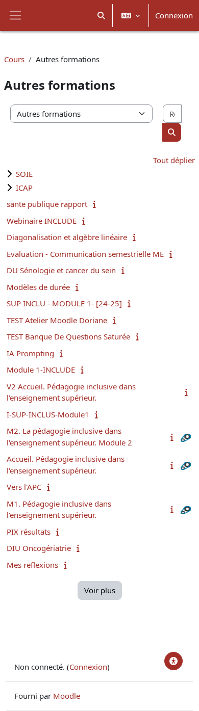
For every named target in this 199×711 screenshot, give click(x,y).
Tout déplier (174, 160)
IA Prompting (30, 353)
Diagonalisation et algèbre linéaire (67, 237)
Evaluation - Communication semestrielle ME (85, 254)
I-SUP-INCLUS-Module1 (48, 414)
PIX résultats (29, 531)
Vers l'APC (24, 487)
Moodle (66, 696)
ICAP (24, 187)
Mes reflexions (32, 565)
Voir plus (99, 590)
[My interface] (173, 661)
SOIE (24, 174)
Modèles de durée (38, 287)
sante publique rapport (47, 204)
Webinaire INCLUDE (42, 221)
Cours (14, 59)
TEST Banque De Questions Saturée (68, 336)
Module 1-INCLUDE (41, 369)
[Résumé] (97, 204)
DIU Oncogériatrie (39, 548)
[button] (102, 15)
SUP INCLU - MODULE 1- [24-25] (64, 303)
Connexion (174, 15)
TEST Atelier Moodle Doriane (57, 320)
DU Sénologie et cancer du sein (61, 270)
